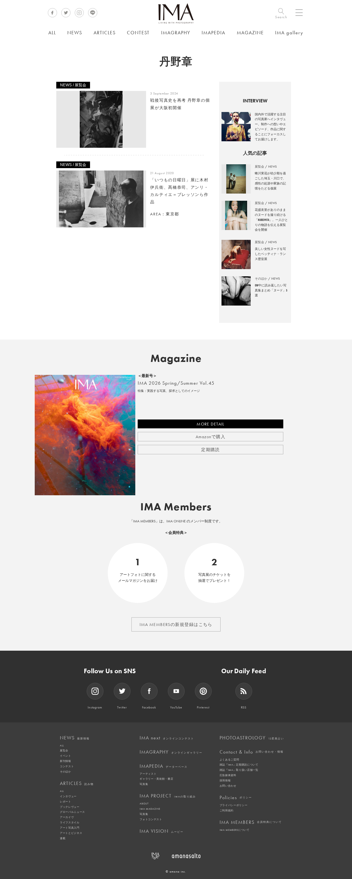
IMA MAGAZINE (150, 808)
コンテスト (67, 766)
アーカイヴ (67, 817)
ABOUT (144, 803)
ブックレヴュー (69, 806)
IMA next (167, 738)
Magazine (176, 358)
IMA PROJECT (168, 796)
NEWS (75, 738)
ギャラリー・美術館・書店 (156, 778)
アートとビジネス (71, 833)
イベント (65, 755)
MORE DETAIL (210, 424)
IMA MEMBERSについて (235, 830)
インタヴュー (68, 796)
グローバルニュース (72, 812)
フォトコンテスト (151, 819)
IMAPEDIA (163, 766)
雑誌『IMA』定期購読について (239, 764)
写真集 (144, 784)
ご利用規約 (226, 810)
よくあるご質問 (229, 759)
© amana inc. (176, 871)
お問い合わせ (228, 785)
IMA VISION (161, 831)
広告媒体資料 (228, 775)
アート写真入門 (69, 827)
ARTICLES (77, 783)
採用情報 (225, 780)
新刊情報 (65, 761)
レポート (65, 801)
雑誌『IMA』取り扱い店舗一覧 (239, 770)
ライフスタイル (69, 822)
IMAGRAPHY (171, 752)
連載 (62, 838)
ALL (62, 745)
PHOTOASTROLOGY (252, 738)
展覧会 (64, 750)
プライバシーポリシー (234, 805)
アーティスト (148, 773)
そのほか (65, 771)
